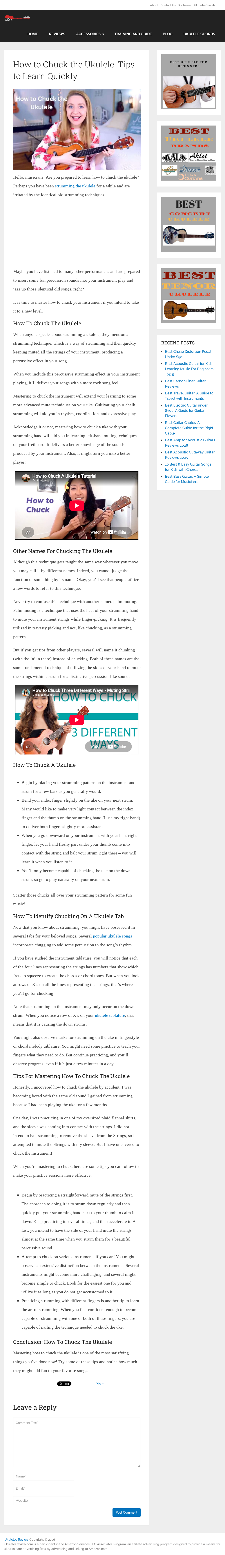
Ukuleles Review (16, 1539)
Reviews (57, 34)
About (154, 5)
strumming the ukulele (74, 185)
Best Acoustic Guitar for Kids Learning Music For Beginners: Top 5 (189, 369)
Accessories (88, 34)
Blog (167, 34)
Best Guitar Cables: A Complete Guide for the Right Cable (189, 428)
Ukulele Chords (204, 5)
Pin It (100, 1384)
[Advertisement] (77, 234)
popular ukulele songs (112, 936)
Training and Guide (133, 34)
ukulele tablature (110, 1015)
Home (32, 34)
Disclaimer (185, 5)
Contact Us (168, 5)
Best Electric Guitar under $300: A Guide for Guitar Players (186, 410)
